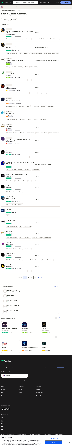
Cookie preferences (59, 434)
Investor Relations (5, 405)
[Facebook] (2, 417)
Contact (3, 389)
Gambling (14, 10)
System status (48, 434)
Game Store (37, 259)
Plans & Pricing (39, 389)
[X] (2, 420)
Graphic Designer (9, 145)
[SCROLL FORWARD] (59, 318)
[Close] (69, 442)
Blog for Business (40, 395)
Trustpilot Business (40, 383)
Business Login (39, 392)
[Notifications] (53, 2)
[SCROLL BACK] (56, 318)
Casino (7, 38)
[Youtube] (2, 429)
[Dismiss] (70, 7)
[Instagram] (2, 423)
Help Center (22, 386)
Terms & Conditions (21, 434)
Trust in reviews (22, 383)
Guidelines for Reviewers (35, 434)
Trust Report (4, 398)
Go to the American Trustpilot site (30, 6)
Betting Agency (33, 93)
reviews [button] (18, 36)
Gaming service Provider (54, 132)
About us (3, 383)
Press (2, 402)
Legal (2, 434)
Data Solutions (39, 398)
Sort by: (48, 24)
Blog (2, 392)
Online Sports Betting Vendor (53, 38)
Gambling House (42, 38)
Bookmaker (35, 38)
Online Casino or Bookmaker (16, 38)
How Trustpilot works (6, 395)
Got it (53, 442)
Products (38, 386)
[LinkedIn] (2, 426)
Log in (20, 389)
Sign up (20, 392)
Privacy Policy (60, 367)
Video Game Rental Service (47, 259)
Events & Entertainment (6, 10)
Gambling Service (27, 38)
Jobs (2, 386)
